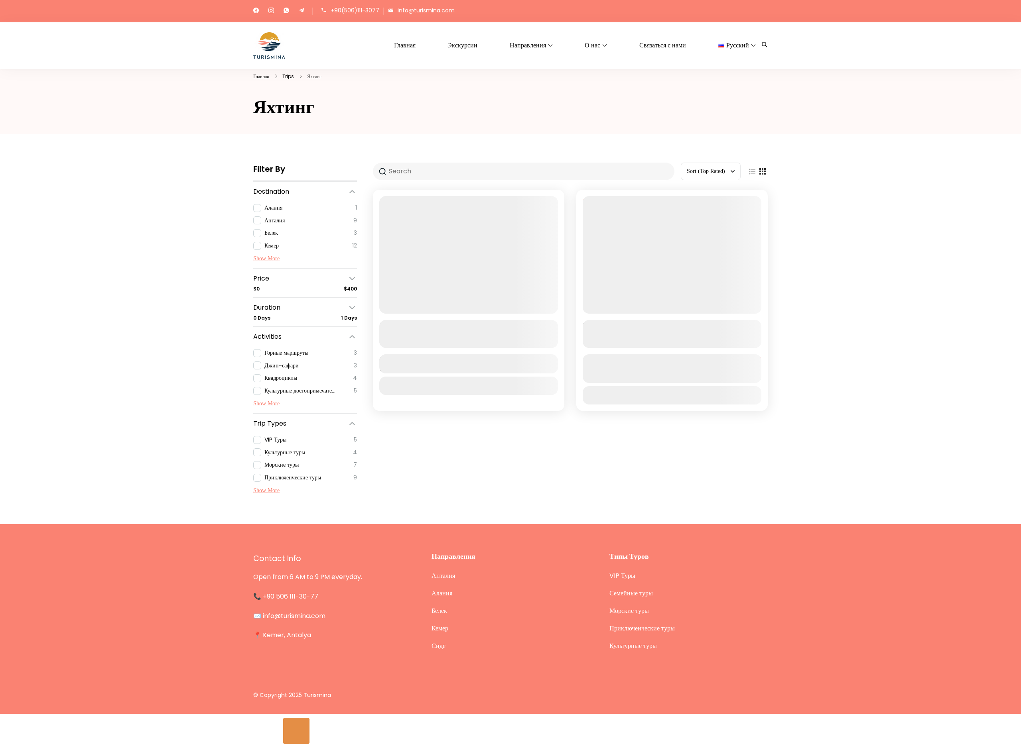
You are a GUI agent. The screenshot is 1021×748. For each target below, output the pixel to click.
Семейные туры (631, 593)
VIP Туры (622, 575)
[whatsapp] (286, 11)
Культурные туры (633, 645)
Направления (528, 45)
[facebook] (256, 11)
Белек (439, 610)
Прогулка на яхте (411, 325)
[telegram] (301, 11)
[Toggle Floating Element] (296, 731)
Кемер (440, 628)
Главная (405, 45)
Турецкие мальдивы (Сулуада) (640, 325)
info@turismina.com (426, 11)
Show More (266, 258)
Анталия (443, 575)
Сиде (438, 645)
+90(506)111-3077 (355, 11)
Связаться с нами (662, 45)
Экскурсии (462, 45)
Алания (442, 593)
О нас (592, 45)
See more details (464, 341)
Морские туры (629, 610)
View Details (469, 385)
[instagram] (271, 11)
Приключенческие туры (642, 628)
